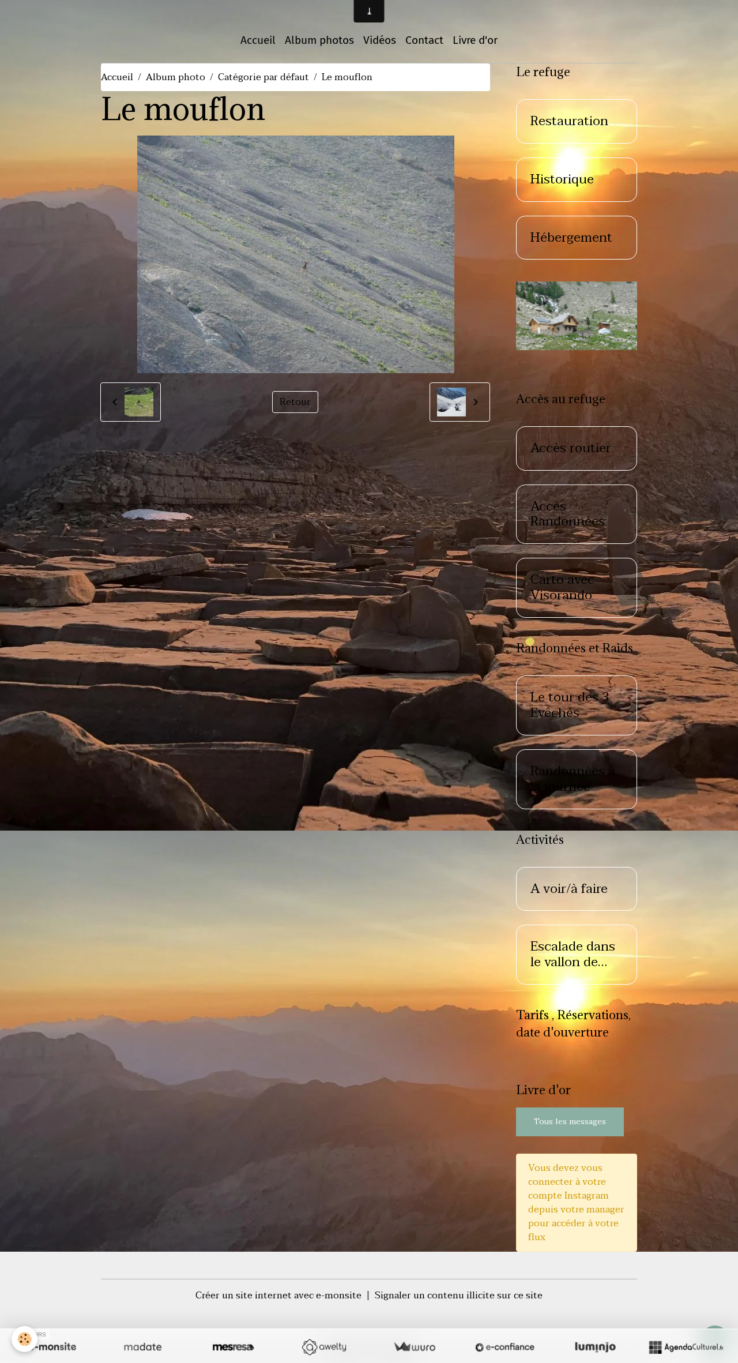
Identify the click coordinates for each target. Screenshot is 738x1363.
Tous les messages (570, 1121)
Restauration (569, 121)
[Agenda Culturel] (685, 1347)
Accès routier (570, 448)
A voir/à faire (569, 889)
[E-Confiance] (504, 1347)
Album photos (319, 40)
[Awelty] (323, 1347)
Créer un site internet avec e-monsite (278, 1295)
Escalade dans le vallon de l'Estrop (572, 954)
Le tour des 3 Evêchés (569, 705)
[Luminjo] (595, 1347)
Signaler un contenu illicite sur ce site (459, 1295)
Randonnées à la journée (572, 779)
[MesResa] (233, 1347)
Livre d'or (475, 40)
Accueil (258, 40)
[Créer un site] (52, 1347)
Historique (562, 179)
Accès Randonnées (567, 514)
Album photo (175, 77)
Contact (424, 40)
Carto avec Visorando (562, 587)
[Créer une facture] (414, 1347)
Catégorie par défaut (263, 77)
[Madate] (142, 1347)
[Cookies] (24, 1339)
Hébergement (571, 238)
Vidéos (379, 40)
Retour (295, 402)
